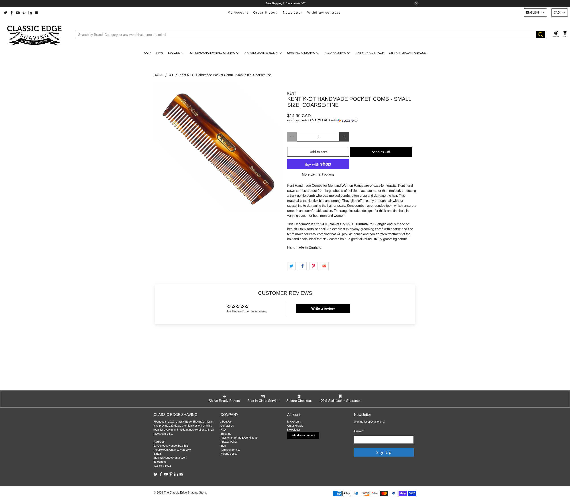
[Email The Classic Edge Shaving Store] (37, 13)
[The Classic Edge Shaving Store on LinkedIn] (30, 13)
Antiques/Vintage (370, 53)
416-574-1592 (162, 465)
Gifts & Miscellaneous (407, 53)
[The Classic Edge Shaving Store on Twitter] (5, 13)
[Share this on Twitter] (291, 266)
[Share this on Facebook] (302, 266)
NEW (159, 53)
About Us (226, 421)
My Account (238, 12)
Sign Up (383, 452)
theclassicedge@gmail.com (170, 457)
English (532, 12)
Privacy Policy (228, 441)
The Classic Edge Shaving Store (185, 492)
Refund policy (228, 453)
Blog (223, 445)
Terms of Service (230, 449)
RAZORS (174, 53)
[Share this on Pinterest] (313, 266)
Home (158, 75)
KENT (291, 93)
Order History (265, 12)
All (171, 75)
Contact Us (227, 425)
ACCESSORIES (335, 53)
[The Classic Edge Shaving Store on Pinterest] (24, 13)
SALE (147, 53)
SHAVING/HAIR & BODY (260, 53)
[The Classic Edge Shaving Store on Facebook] (12, 13)
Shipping (225, 433)
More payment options (318, 174)
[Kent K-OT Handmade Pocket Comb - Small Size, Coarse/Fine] (218, 147)
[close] (416, 3)
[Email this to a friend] (324, 266)
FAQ (223, 429)
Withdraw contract (323, 12)
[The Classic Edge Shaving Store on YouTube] (18, 13)
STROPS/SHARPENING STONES (212, 53)
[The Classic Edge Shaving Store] (35, 34)
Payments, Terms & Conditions (238, 437)
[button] (351, 120)
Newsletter (292, 12)
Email (359, 431)
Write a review (323, 308)
